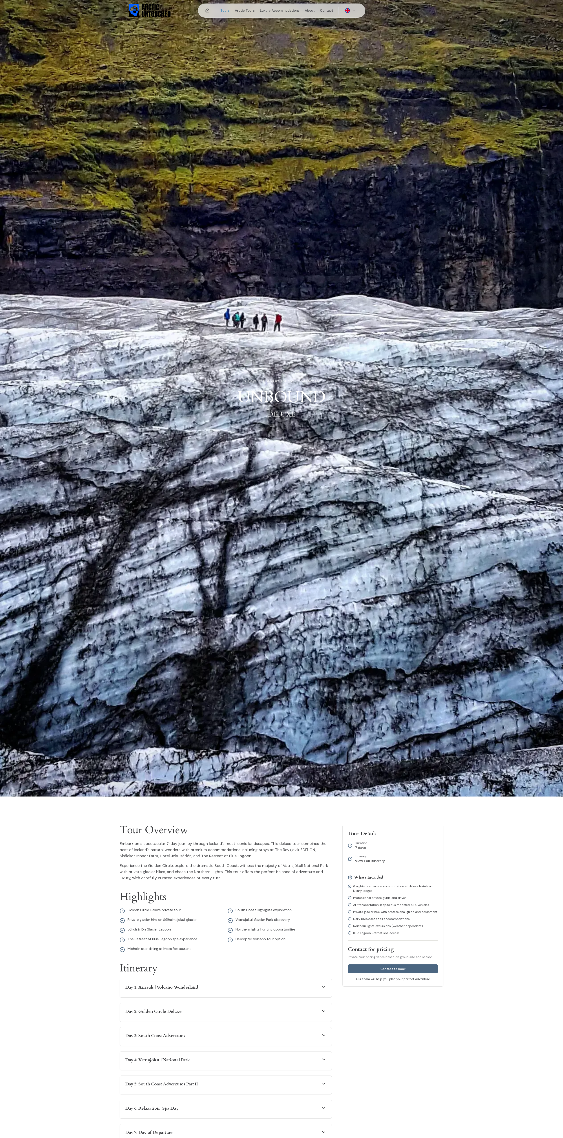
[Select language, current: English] (350, 11)
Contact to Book (393, 969)
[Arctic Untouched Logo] (150, 10)
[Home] (207, 10)
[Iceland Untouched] (413, 10)
